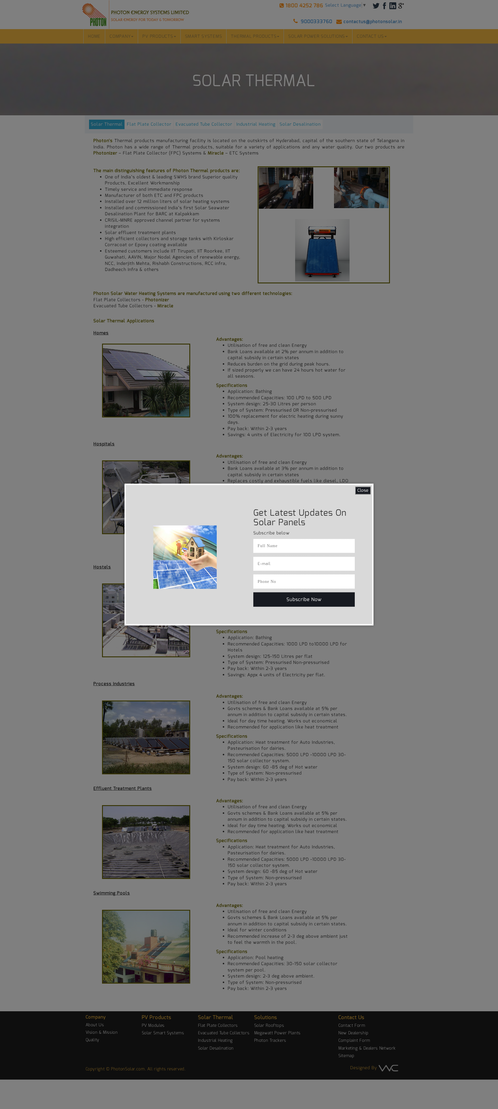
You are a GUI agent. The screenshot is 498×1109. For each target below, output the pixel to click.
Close (362, 490)
